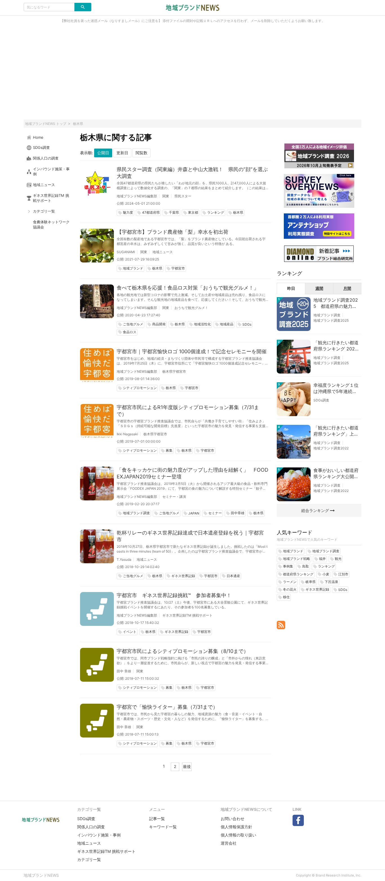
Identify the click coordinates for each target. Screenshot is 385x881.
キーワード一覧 (163, 826)
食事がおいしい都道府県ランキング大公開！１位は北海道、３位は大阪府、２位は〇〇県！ (336, 473)
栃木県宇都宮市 (174, 371)
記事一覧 (157, 818)
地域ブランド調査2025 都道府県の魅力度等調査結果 (335, 303)
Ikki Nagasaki (127, 434)
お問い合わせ (232, 818)
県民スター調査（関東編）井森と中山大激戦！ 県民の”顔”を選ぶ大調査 (192, 172)
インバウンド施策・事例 (99, 835)
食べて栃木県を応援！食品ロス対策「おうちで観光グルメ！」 (188, 288)
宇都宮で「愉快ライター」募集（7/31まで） (167, 707)
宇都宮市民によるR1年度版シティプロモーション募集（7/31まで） (188, 410)
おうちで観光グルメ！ (191, 308)
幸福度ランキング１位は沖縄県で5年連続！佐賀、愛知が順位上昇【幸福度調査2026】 (336, 388)
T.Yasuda (124, 559)
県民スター (182, 196)
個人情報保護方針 (236, 826)
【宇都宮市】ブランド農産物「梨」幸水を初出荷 (172, 232)
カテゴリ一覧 (89, 859)
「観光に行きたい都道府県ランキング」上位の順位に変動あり (336, 431)
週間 (319, 288)
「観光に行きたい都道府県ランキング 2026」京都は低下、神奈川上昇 (336, 346)
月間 (347, 288)
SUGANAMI (126, 252)
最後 (187, 766)
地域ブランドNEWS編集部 (137, 196)
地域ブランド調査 (326, 315)
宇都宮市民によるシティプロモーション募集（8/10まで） (183, 651)
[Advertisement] (192, 74)
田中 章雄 (124, 671)
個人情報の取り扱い (238, 835)
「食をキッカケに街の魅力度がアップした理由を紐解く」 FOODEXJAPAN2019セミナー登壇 (192, 473)
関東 (165, 196)
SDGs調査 (321, 400)
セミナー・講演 (174, 496)
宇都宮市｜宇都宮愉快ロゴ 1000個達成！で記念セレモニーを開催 (192, 351)
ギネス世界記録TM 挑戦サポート (187, 615)
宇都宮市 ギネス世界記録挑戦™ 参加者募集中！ (174, 595)
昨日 (291, 288)
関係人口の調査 (91, 826)
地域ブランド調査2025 (331, 320)
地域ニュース (162, 252)
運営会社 (228, 843)
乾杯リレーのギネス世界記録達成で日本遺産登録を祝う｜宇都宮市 (190, 536)
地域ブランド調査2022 (331, 448)
